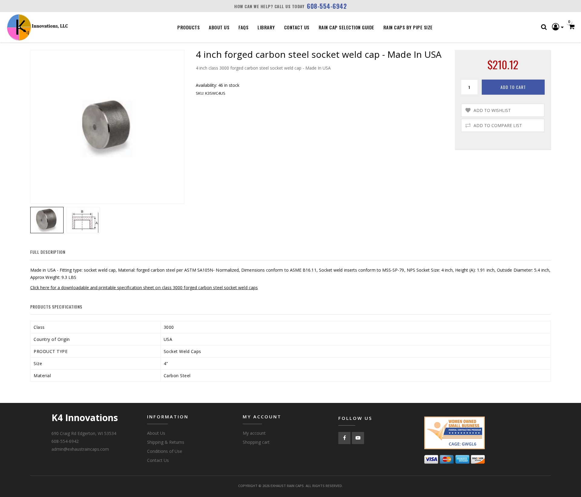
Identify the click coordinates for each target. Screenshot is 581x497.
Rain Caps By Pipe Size (408, 27)
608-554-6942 (327, 6)
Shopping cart (256, 442)
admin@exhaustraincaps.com (80, 449)
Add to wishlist (492, 110)
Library (266, 27)
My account (254, 433)
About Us (219, 27)
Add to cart (513, 87)
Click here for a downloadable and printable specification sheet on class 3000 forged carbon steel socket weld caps (144, 287)
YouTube (358, 438)
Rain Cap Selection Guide (346, 27)
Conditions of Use (164, 451)
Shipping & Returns (165, 442)
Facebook (344, 438)
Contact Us (297, 27)
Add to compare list (498, 125)
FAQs (243, 27)
